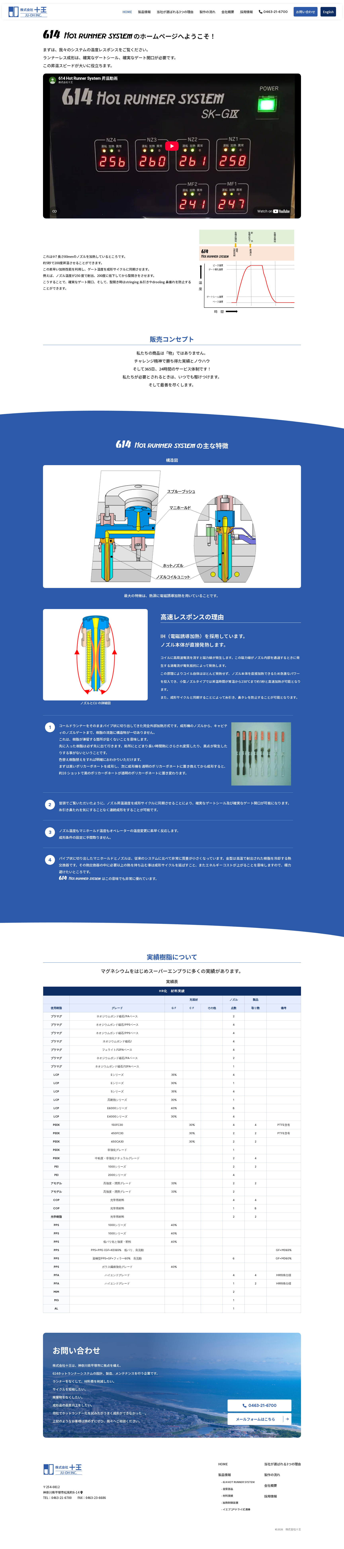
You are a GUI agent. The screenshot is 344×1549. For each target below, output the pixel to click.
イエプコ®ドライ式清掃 (236, 1509)
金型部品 (228, 1489)
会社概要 (227, 11)
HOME (127, 11)
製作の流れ (207, 11)
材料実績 (228, 1496)
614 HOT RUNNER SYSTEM (239, 1482)
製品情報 (224, 1474)
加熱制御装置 (230, 1502)
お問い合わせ (305, 11)
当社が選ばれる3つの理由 (175, 11)
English (328, 11)
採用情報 (246, 11)
